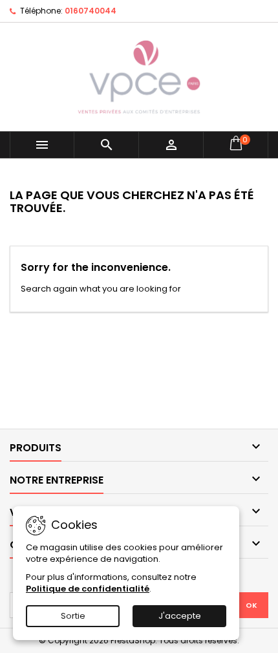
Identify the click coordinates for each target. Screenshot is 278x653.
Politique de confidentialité (87, 589)
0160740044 (90, 10)
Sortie (73, 616)
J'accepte (179, 616)
